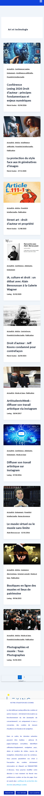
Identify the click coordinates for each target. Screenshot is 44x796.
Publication (11, 150)
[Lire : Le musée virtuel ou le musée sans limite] (22, 496)
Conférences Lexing (22, 69)
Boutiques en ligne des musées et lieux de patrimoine (21, 589)
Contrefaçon (25, 331)
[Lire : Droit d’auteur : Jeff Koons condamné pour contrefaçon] (22, 315)
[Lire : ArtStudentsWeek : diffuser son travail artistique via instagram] (22, 377)
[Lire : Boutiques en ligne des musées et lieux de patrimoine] (22, 554)
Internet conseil (23, 574)
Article (17, 143)
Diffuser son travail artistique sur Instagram (19, 466)
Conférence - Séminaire (23, 266)
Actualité (10, 69)
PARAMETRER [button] (9, 793)
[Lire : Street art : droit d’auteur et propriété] (22, 192)
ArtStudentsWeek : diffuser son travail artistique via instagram (22, 404)
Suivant (22, 681)
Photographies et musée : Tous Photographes (18, 651)
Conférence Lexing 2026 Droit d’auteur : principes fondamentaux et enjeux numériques (19, 92)
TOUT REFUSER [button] (21, 793)
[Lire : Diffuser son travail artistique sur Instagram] (22, 434)
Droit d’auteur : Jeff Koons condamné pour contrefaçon (21, 347)
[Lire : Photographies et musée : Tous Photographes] (22, 619)
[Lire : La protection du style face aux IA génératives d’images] (22, 126)
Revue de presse (24, 516)
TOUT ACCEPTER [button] (34, 793)
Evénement (11, 73)
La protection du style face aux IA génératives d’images (21, 162)
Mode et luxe (20, 393)
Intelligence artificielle (24, 73)
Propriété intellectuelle (15, 77)
